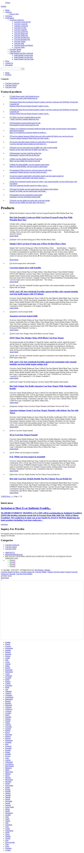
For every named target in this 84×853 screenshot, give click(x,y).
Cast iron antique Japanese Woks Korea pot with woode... (30, 138)
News (7, 61)
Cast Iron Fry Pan (20, 28)
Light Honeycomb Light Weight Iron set (23, 98)
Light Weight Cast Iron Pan (23, 55)
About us (8, 12)
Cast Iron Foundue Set (22, 37)
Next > (9, 496)
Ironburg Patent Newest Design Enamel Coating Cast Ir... (29, 106)
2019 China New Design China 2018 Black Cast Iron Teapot (37, 338)
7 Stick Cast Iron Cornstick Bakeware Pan (24, 119)
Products (8, 75)
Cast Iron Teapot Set (27, 572)
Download (9, 65)
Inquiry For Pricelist (8, 536)
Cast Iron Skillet (40, 572)
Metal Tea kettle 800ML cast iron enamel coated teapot (28, 166)
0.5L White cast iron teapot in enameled (27, 457)
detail (16, 236)
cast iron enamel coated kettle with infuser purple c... (28, 178)
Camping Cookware (21, 26)
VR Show (8, 16)
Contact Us (9, 63)
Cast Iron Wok (19, 43)
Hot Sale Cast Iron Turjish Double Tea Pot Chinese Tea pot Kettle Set (41, 479)
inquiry (12, 236)
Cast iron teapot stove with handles (25, 268)
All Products (9, 18)
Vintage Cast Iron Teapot (56, 572)
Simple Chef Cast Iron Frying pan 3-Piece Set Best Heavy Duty (38, 244)
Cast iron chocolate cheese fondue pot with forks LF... (28, 144)
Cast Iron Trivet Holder (24, 574)
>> (13, 496)
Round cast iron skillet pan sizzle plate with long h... (28, 202)
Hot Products (39, 570)
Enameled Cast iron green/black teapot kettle (25, 197)
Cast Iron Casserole (20, 24)
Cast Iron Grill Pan (20, 30)
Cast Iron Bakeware (21, 34)
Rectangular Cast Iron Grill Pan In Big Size (25, 155)
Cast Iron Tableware (21, 36)
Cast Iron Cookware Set (22, 22)
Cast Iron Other (19, 47)
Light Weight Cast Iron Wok (24, 59)
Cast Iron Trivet (15, 51)
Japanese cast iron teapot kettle (24, 316)
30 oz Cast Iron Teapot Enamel (24, 435)
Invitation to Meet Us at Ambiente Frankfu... (26, 508)
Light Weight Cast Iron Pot (23, 57)
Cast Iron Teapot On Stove (10, 572)
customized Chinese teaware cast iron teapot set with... (28, 172)
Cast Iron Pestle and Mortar (23, 45)
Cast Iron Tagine (19, 41)
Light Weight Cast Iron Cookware (21, 53)
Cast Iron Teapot (15, 49)
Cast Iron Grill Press (21, 32)
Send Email (5, 578)
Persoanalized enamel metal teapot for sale (24, 125)
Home (7, 10)
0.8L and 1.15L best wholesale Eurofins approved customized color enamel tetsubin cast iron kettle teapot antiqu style (43, 363)
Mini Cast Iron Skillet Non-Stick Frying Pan (25, 161)
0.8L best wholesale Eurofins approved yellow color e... (29, 185)
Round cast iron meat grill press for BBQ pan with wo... (29, 149)
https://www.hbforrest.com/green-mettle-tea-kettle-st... (28, 132)
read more (4, 524)
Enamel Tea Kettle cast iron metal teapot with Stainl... (28, 191)
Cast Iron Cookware (17, 20)
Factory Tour (14, 14)
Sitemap (47, 570)
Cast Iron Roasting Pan (22, 39)
